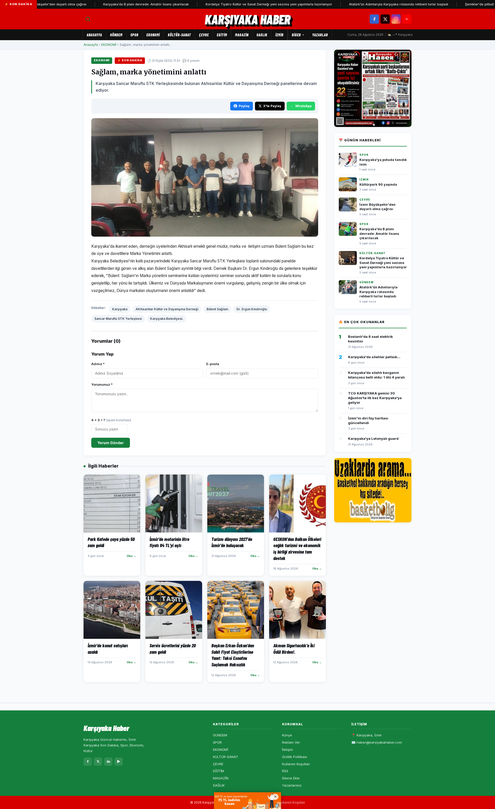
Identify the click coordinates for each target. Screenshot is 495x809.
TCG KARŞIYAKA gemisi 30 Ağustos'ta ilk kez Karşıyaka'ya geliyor (375, 397)
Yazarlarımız (292, 785)
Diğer (296, 34)
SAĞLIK (262, 34)
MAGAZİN (242, 34)
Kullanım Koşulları (296, 764)
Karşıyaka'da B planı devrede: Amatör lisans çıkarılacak (124, 4)
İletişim (287, 749)
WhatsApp (303, 106)
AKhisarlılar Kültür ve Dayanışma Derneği (167, 309)
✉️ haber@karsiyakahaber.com (376, 742)
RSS (285, 771)
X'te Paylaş (272, 106)
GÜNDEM (116, 34)
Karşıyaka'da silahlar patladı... (374, 357)
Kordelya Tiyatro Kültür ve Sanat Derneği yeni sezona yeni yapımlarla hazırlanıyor (247, 4)
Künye (287, 735)
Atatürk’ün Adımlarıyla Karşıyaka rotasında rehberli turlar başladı (376, 4)
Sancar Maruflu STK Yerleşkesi (118, 319)
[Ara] (88, 19)
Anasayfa (94, 34)
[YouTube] (406, 19)
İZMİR (279, 34)
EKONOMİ (153, 34)
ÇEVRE (204, 34)
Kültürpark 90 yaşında (378, 184)
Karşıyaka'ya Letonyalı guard (373, 438)
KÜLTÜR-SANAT (179, 34)
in (108, 761)
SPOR (134, 34)
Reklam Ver (291, 742)
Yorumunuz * (102, 384)
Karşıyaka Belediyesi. (166, 319)
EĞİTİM (222, 34)
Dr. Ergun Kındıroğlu (251, 309)
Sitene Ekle (291, 778)
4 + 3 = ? (111, 420)
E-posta (212, 364)
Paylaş (244, 106)
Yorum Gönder (110, 443)
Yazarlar (320, 34)
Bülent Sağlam (217, 309)
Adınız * (98, 364)
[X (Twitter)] (385, 19)
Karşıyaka (119, 309)
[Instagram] (396, 19)
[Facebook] (374, 19)
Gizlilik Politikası (294, 757)
